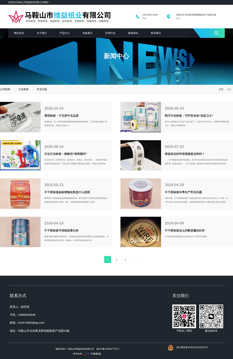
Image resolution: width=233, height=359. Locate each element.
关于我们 (42, 33)
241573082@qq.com (31, 322)
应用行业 (110, 33)
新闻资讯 (133, 33)
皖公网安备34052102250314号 (192, 347)
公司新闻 (5, 89)
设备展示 (87, 33)
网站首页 (19, 33)
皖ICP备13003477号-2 (108, 349)
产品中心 (65, 33)
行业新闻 (23, 89)
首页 (221, 89)
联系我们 (156, 33)
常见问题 (42, 89)
